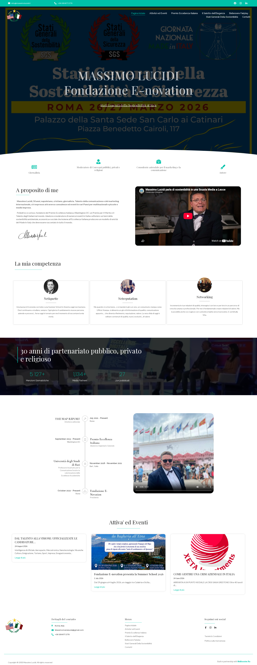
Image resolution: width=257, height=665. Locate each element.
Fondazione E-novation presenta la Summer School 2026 (128, 574)
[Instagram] (241, 3)
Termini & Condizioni (213, 636)
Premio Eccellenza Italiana (184, 13)
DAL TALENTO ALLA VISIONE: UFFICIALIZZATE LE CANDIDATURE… (46, 540)
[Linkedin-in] (246, 3)
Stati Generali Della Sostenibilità (222, 17)
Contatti (246, 17)
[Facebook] (235, 3)
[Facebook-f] (206, 627)
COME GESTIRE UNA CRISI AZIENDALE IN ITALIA (204, 574)
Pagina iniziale (138, 13)
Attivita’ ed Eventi (158, 13)
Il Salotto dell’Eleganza (213, 13)
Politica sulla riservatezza (215, 641)
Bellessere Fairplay (238, 13)
